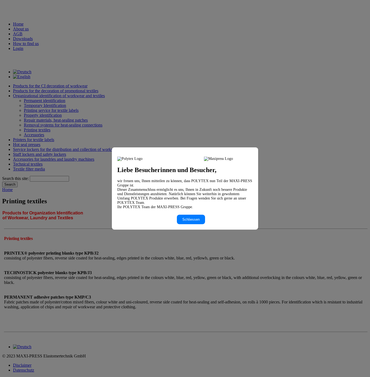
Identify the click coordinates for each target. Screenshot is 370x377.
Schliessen (191, 219)
